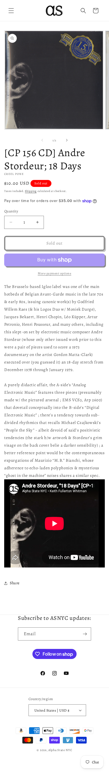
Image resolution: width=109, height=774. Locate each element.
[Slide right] (67, 140)
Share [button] (15, 583)
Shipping (31, 191)
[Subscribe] (85, 634)
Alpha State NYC (60, 750)
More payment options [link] (54, 273)
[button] (11, 10)
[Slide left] (42, 140)
